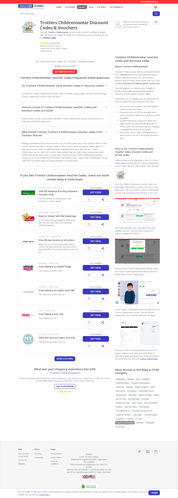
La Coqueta (131, 391)
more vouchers (65, 358)
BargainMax (43, 263)
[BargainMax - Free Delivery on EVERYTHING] (28, 268)
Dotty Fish (120, 387)
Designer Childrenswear (140, 383)
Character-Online (122, 383)
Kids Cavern (120, 391)
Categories (70, 7)
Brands (82, 7)
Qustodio (145, 399)
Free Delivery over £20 (51, 314)
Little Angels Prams (146, 391)
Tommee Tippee (150, 415)
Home (58, 7)
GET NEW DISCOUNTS (65, 71)
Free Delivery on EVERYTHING (55, 266)
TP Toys (138, 419)
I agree (154, 492)
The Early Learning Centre (142, 411)
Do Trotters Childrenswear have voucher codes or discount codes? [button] (63, 85)
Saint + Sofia (137, 403)
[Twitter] (139, 451)
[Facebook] (147, 451)
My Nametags (43, 213)
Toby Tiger (137, 415)
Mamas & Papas (145, 395)
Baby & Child (57, 188)
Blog (91, 7)
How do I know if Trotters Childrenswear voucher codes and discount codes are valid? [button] (59, 109)
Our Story (38, 454)
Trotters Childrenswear (149, 359)
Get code (95, 192)
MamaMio (132, 395)
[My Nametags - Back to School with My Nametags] (28, 217)
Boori (138, 379)
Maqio (41, 311)
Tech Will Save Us (123, 411)
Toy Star (130, 419)
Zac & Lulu (120, 426)
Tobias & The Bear (123, 415)
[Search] (156, 13)
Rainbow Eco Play (45, 188)
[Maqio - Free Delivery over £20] (28, 315)
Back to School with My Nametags (57, 216)
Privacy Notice (56, 454)
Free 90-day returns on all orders (56, 240)
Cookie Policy (44, 495)
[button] (156, 7)
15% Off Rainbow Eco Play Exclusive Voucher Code (58, 193)
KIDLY (152, 387)
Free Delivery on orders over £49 (56, 290)
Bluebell (131, 379)
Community (38, 457)
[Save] (89, 199)
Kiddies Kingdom (141, 387)
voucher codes (49, 38)
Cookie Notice (56, 457)
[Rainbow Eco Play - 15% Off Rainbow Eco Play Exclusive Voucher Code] (28, 192)
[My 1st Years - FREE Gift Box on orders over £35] (28, 339)
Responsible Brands (149, 2)
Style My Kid (144, 407)
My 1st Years (43, 334)
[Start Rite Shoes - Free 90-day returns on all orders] (28, 241)
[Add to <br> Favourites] (156, 22)
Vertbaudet (42, 287)
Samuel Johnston (150, 403)
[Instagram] (156, 451)
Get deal (95, 217)
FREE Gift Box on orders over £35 (57, 337)
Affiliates (21, 464)
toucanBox (120, 419)
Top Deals (101, 7)
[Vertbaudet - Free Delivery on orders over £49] (28, 292)
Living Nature (121, 395)
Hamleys (129, 387)
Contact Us (22, 460)
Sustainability (117, 7)
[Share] (102, 199)
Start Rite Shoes (44, 237)
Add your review (64, 386)
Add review (55, 43)
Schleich (119, 407)
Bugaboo (146, 379)
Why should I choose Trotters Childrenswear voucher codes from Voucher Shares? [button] (62, 133)
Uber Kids (139, 422)
